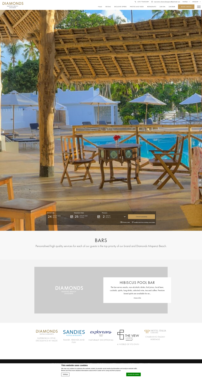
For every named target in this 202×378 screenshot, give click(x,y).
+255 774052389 (143, 2)
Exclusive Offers (120, 7)
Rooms (108, 7)
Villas (100, 7)
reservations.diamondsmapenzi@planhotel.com (167, 2)
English (196, 2)
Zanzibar (172, 7)
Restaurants (151, 7)
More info (137, 298)
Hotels (185, 2)
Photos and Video (137, 7)
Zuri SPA (162, 7)
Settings (65, 374)
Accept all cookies (133, 374)
